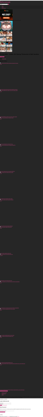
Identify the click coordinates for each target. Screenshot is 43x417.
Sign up (8, 416)
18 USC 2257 (4, 393)
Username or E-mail (3, 410)
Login (1, 405)
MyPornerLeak (5, 2)
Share (3, 56)
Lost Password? (4, 405)
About (1, 56)
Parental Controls (4, 392)
